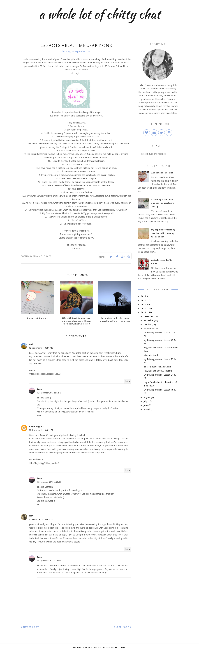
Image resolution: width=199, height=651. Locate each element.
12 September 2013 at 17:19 (49, 393)
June (146, 405)
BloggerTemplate (119, 647)
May (146, 409)
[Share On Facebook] (116, 256)
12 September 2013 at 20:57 (41, 519)
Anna (39, 389)
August (147, 397)
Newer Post (31, 627)
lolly (31, 515)
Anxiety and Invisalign (162, 173)
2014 (143, 308)
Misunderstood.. (151, 355)
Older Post (121, 627)
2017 (143, 296)
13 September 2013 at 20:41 (49, 561)
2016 (143, 300)
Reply (127, 381)
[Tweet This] (111, 256)
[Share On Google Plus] (122, 256)
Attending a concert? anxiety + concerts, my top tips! (162, 203)
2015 (143, 304)
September (149, 328)
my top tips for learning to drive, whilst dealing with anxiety (163, 233)
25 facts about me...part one (157, 366)
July (145, 401)
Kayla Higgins (36, 426)
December (148, 316)
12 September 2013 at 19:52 (41, 430)
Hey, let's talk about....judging (157, 370)
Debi (31, 344)
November (148, 320)
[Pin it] (128, 256)
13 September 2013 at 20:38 (49, 482)
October (147, 324)
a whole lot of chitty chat (99, 14)
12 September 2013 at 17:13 (41, 348)
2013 (143, 312)
